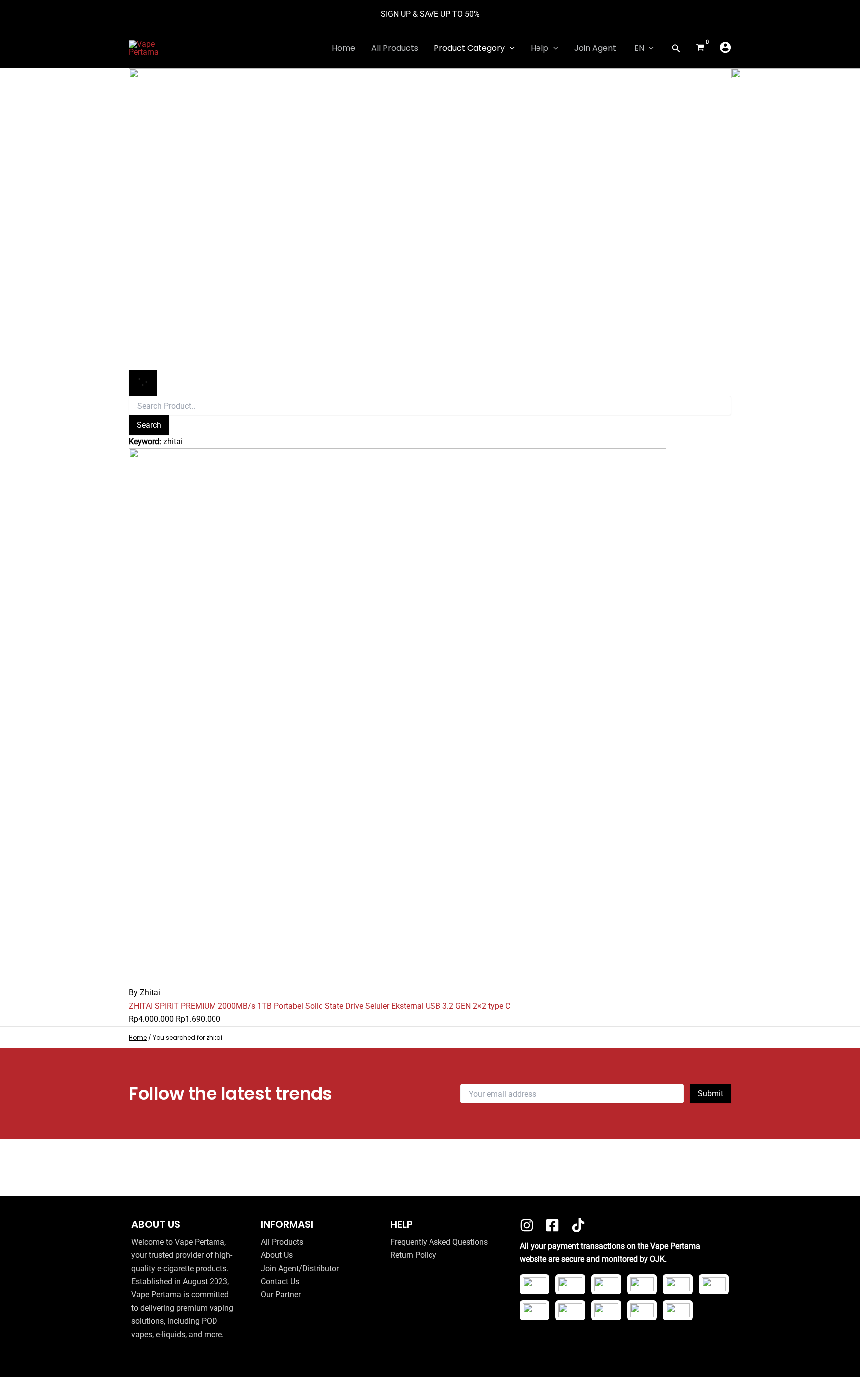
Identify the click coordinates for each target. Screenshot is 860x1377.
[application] (510, 48)
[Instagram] (527, 1225)
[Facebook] (552, 1225)
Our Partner (281, 1294)
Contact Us (280, 1281)
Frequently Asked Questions (439, 1242)
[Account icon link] (725, 47)
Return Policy (413, 1255)
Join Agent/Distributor (300, 1268)
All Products (282, 1242)
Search (149, 425)
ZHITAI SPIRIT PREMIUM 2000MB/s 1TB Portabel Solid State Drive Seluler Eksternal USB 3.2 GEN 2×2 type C (319, 1006)
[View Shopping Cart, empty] (700, 48)
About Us (277, 1255)
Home (138, 1037)
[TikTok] (578, 1225)
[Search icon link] (676, 49)
